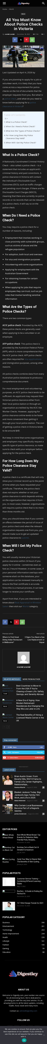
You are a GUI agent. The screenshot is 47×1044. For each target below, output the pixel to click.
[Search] (43, 3)
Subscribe (39, 757)
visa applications (33, 359)
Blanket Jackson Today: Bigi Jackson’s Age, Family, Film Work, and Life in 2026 (27, 795)
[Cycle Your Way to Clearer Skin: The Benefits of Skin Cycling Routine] (9, 862)
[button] (4, 3)
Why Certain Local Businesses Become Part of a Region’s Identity (28, 808)
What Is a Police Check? (16, 122)
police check (10, 98)
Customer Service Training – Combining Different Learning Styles (28, 881)
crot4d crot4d (10, 34)
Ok (24, 1040)
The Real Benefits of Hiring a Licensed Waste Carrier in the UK (30, 718)
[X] (20, 39)
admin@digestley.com (28, 1011)
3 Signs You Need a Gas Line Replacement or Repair (34, 639)
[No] (44, 1035)
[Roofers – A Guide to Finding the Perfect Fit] (9, 894)
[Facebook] (14, 39)
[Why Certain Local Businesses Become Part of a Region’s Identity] (8, 809)
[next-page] (8, 726)
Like (41, 747)
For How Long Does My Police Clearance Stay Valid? (19, 137)
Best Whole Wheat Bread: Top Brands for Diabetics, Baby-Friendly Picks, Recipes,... (28, 837)
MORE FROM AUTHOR (31, 679)
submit (25, 537)
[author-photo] (24, 663)
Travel (5, 693)
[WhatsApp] (32, 39)
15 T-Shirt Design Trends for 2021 (30, 903)
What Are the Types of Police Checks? (23, 131)
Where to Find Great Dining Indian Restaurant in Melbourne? (12, 639)
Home (5, 9)
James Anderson (20, 814)
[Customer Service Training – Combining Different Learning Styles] (9, 881)
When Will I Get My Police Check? (21, 142)
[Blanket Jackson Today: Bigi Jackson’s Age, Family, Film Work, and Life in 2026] (8, 796)
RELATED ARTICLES (12, 679)
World (11, 9)
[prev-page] (4, 726)
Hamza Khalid (19, 787)
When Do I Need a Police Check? (20, 126)
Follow (40, 752)
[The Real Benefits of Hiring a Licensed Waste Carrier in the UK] (9, 718)
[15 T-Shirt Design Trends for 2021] (9, 906)
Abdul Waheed (19, 800)
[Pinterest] (26, 39)
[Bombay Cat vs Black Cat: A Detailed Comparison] (9, 850)
